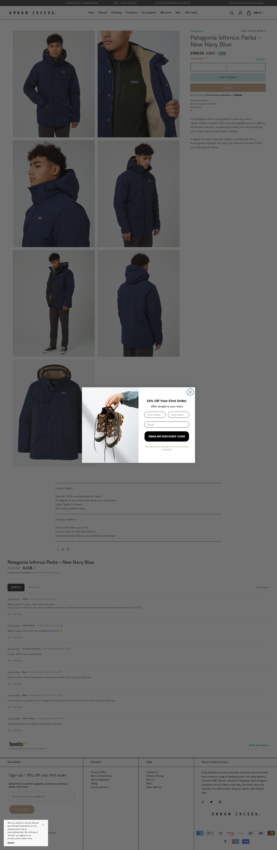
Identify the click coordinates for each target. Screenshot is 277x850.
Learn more (27, 839)
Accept (11, 843)
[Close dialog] (190, 392)
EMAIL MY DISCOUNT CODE (167, 436)
